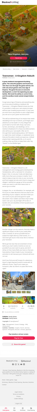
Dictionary (5, 382)
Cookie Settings (18, 398)
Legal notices (18, 392)
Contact (4, 384)
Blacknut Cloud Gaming (15, 382)
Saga (15, 380)
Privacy (19, 396)
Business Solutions (28, 382)
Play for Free (18, 58)
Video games (10, 380)
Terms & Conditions (18, 394)
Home (3, 380)
